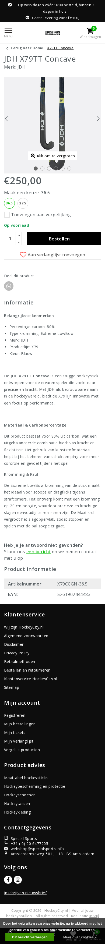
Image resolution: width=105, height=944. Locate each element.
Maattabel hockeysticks (26, 777)
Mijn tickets (15, 732)
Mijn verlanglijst (18, 741)
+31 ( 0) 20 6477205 (29, 843)
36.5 (9, 203)
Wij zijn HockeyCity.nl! (24, 627)
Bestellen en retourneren (27, 670)
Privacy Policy (17, 652)
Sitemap (11, 687)
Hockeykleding (17, 812)
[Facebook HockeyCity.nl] (8, 880)
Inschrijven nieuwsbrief (25, 892)
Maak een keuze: (27, 193)
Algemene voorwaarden (26, 635)
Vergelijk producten (22, 749)
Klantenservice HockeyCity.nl (30, 678)
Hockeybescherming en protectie (34, 786)
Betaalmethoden (19, 661)
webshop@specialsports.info (37, 848)
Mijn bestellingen (20, 723)
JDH (22, 67)
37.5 (22, 203)
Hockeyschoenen (20, 794)
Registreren (14, 715)
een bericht (38, 552)
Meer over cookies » (80, 937)
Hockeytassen (17, 803)
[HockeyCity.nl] (52, 32)
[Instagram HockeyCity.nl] (18, 880)
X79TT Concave (60, 47)
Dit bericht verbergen (29, 937)
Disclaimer (14, 644)
